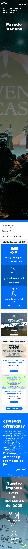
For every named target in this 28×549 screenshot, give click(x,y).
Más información (14, 370)
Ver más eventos (14, 408)
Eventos (4, 10)
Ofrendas (17, 8)
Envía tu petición (14, 282)
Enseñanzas (13, 10)
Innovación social (8, 12)
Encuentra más (14, 305)
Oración (10, 8)
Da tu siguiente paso (14, 261)
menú (24, 4)
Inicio (3, 8)
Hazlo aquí (21, 469)
